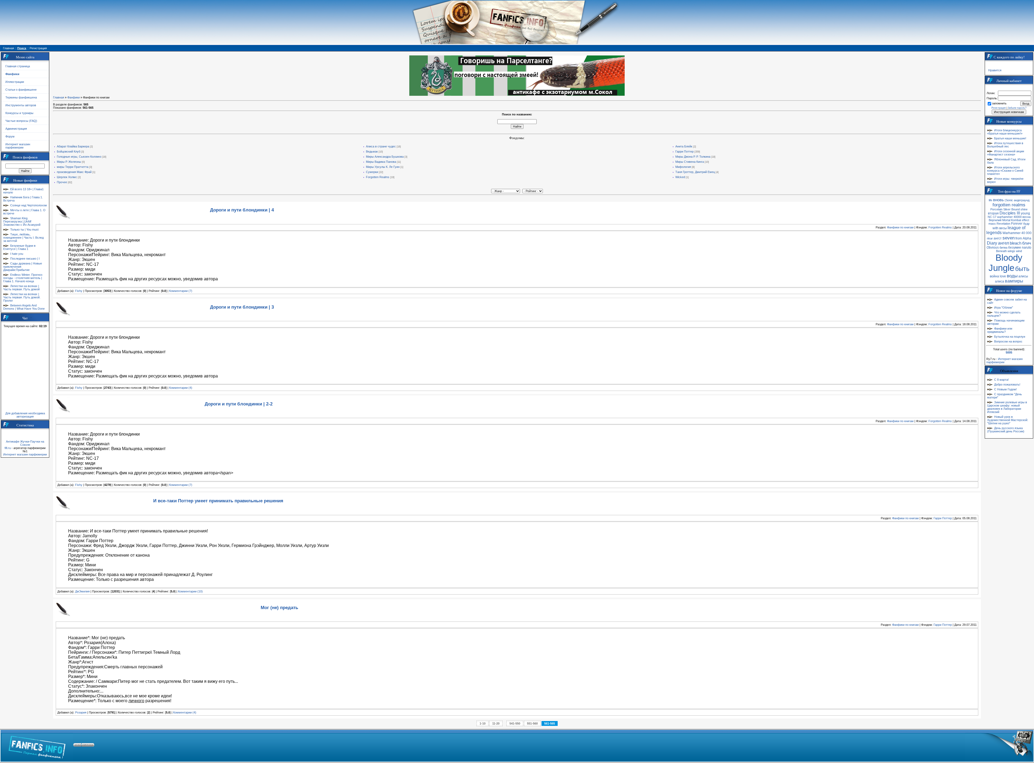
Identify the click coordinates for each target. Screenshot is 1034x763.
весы (1003, 228)
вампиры (1014, 281)
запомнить (999, 103)
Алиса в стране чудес (381, 146)
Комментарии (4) (180, 387)
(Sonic (1009, 200)
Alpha (1027, 238)
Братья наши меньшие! (1010, 138)
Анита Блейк (683, 146)
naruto (1026, 247)
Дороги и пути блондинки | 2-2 (239, 404)
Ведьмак (372, 151)
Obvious (993, 247)
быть (1022, 268)
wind (1019, 251)
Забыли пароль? (1017, 108)
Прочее (62, 182)
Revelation (1003, 223)
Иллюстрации (14, 81)
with (995, 228)
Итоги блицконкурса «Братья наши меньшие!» (1004, 132)
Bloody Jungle (1005, 263)
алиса (999, 281)
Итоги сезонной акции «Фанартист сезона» (1005, 153)
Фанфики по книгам (900, 227)
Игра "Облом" (1003, 307)
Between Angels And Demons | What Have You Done (24, 307)
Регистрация (998, 108)
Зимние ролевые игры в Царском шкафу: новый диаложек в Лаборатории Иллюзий (1007, 407)
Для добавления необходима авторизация (25, 415)
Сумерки (372, 172)
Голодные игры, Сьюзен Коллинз (79, 156)
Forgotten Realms (377, 177)
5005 (1009, 352)
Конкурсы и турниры (19, 113)
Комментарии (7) (180, 290)
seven (1008, 238)
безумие (1014, 247)
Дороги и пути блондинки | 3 (242, 307)
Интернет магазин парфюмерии (17, 146)
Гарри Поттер (684, 151)
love (1003, 276)
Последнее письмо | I (25, 258)
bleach (1015, 243)
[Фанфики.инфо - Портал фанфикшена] (37, 745)
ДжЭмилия (82, 591)
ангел (1003, 243)
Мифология (683, 166)
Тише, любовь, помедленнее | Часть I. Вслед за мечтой (23, 237)
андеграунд (1021, 200)
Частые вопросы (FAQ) (21, 120)
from (1018, 238)
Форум (10, 136)
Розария (80, 712)
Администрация (16, 128)
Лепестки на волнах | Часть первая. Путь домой (21, 287)
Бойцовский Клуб (68, 151)
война (994, 276)
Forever (1016, 223)
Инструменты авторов (20, 105)
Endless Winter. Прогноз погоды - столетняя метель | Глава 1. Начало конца (22, 278)
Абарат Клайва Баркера (73, 146)
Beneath (1001, 251)
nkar (990, 238)
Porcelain (996, 209)
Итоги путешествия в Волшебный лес (1005, 145)
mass (992, 223)
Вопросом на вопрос (1008, 341)
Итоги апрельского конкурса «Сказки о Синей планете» (1005, 170)
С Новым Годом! (1005, 389)
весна (1026, 216)
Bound (1015, 209)
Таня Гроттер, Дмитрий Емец (695, 172)
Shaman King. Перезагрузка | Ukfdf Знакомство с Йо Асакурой (21, 221)
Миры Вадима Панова (381, 161)
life (990, 200)
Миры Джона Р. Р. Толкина (692, 156)
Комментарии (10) (190, 591)
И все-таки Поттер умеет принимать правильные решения (218, 500)
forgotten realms (1009, 204)
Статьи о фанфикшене (21, 89)
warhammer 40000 (1009, 216)
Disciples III (1010, 213)
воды (1012, 275)
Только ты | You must (24, 229)
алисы (1023, 276)
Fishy (78, 290)
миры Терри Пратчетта (72, 166)
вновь (998, 200)
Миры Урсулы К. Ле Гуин (383, 166)
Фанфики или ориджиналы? (999, 330)
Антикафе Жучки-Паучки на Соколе (25, 443)
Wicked (680, 177)
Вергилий (995, 220)
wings (1011, 251)
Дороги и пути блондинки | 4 (242, 210)
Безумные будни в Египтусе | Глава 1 (19, 247)
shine (1024, 209)
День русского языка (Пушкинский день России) (1005, 429)
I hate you (16, 253)
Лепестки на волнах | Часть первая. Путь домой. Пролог (21, 297)
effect (1025, 220)
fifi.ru (8, 448)
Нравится (994, 70)
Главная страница (17, 66)
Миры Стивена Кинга (689, 161)
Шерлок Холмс (67, 177)
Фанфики (73, 97)
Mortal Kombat (1011, 220)
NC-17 (992, 216)
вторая (993, 213)
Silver (1007, 209)
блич (1026, 243)
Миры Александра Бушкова (385, 156)
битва (1003, 247)
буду (1026, 223)
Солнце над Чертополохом (28, 205)
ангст (998, 238)
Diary (992, 243)
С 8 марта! (1001, 379)
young (1025, 213)
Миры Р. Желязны (69, 161)
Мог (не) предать (279, 607)
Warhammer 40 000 (1017, 233)
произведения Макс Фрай (74, 172)
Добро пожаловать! (1007, 384)
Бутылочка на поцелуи (1009, 336)
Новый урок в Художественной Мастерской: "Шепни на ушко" (1007, 420)
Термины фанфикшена (21, 97)
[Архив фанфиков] (999, 745)
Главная (58, 97)
